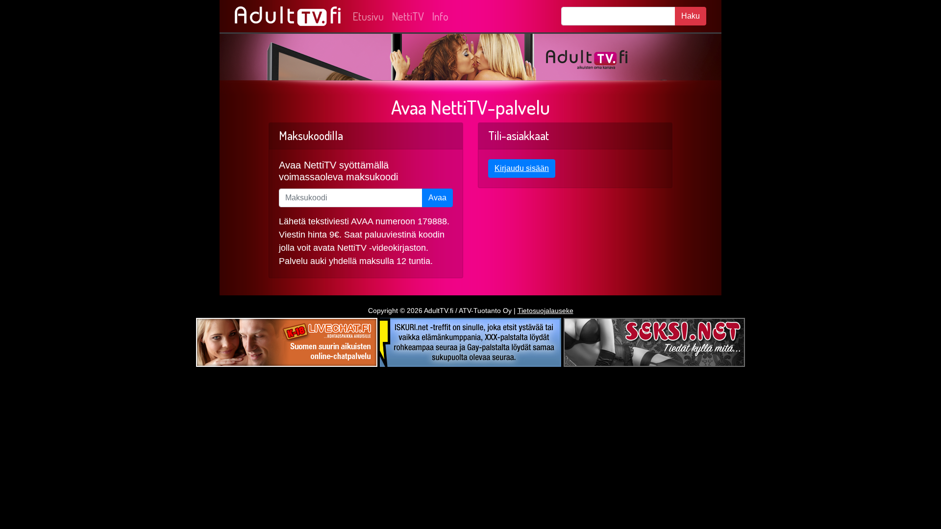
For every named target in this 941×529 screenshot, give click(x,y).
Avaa (437, 197)
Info (440, 16)
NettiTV (408, 16)
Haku (690, 16)
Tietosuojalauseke (545, 310)
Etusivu (368, 16)
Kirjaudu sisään (522, 168)
